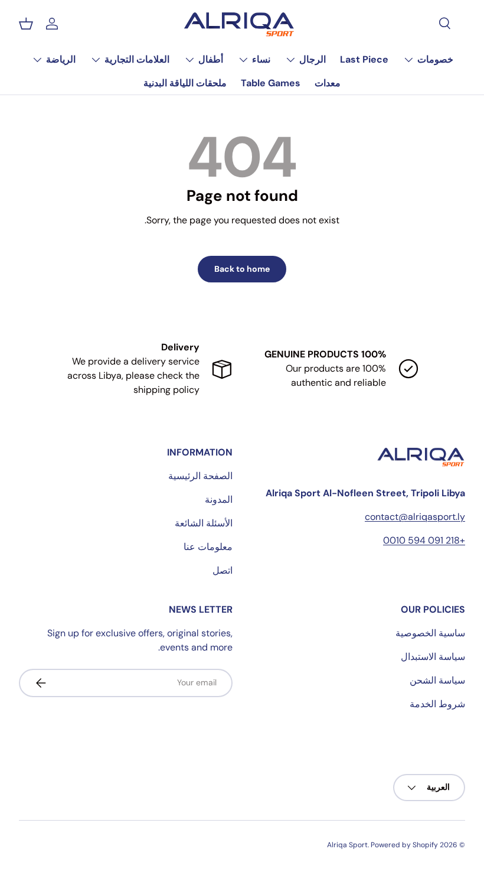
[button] (26, 24)
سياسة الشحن (437, 680)
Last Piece (364, 59)
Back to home (242, 269)
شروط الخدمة (437, 704)
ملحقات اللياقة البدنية (185, 83)
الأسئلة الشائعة (204, 523)
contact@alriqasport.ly (415, 516)
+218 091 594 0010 (424, 540)
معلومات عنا (208, 547)
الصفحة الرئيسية (200, 476)
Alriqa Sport (347, 845)
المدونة (219, 499)
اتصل (222, 570)
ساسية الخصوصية (430, 633)
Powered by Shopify (404, 845)
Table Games (270, 83)
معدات (328, 83)
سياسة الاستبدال (433, 656)
